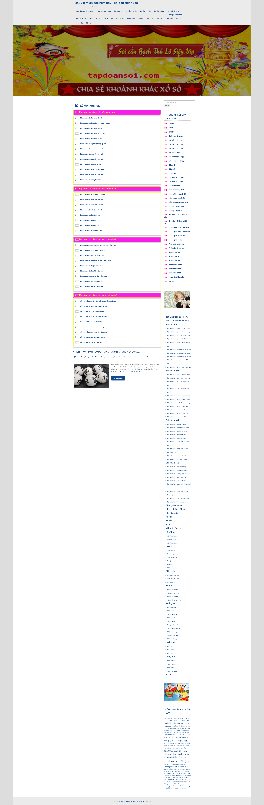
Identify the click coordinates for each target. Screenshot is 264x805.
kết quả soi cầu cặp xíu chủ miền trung (93, 332)
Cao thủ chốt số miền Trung (180, 728)
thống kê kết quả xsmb (173, 786)
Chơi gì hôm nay (173, 11)
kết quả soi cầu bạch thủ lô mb (91, 138)
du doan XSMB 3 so (177, 761)
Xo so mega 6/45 (176, 157)
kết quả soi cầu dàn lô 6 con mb (91, 205)
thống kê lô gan (175, 210)
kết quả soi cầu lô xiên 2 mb (90, 215)
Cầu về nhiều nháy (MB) (178, 202)
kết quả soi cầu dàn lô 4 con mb (91, 174)
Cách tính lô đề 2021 (171, 735)
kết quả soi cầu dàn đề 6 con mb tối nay (179, 352)
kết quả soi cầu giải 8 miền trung (91, 342)
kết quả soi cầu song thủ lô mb (91, 230)
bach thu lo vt (171, 726)
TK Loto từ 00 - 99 (176, 248)
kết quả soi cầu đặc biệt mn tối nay (177, 430)
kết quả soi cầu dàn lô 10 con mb (92, 169)
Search (167, 105)
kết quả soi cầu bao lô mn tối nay (176, 423)
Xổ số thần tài (174, 186)
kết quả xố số (181, 764)
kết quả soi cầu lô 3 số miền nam (91, 266)
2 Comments (152, 357)
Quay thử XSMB (175, 265)
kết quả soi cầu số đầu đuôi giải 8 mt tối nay (179, 483)
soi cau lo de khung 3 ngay (172, 771)
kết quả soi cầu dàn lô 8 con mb (91, 199)
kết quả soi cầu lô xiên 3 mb (90, 220)
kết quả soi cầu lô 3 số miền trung (92, 322)
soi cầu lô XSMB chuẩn (174, 784)
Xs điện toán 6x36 (176, 177)
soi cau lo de (175, 769)
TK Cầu (160, 18)
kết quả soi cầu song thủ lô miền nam (93, 250)
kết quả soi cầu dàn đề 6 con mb (91, 154)
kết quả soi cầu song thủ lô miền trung (93, 306)
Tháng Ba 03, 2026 (87, 357)
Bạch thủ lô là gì (181, 726)
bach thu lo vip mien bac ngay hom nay (177, 723)
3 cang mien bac (168, 718)
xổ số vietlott (174, 153)
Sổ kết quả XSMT (176, 144)
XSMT (106, 18)
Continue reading (134, 371)
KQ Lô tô (179, 18)
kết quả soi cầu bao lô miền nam (91, 271)
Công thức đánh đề (179, 745)
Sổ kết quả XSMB (176, 140)
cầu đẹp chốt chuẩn (178, 748)
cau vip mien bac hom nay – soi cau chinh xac (106, 3)
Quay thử (79, 23)
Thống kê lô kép (185, 786)
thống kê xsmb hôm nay (181, 788)
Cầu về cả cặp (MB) (177, 198)
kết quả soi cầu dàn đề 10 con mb (92, 164)
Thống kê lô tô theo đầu (179, 227)
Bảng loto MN (174, 260)
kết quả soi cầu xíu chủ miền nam (92, 255)
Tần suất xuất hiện (176, 244)
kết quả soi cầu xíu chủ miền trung (92, 311)
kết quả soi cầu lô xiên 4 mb (90, 225)
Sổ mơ (88, 23)
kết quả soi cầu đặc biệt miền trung (92, 337)
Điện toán (150, 18)
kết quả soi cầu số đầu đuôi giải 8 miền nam (95, 260)
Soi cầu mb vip (131, 11)
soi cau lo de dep (185, 769)
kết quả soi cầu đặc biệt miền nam (92, 281)
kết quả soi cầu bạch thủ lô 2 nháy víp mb (95, 123)
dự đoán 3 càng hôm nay (170, 764)
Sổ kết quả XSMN (176, 149)
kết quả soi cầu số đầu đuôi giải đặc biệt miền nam (98, 245)
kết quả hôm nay (117, 18)
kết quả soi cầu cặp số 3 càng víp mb (93, 144)
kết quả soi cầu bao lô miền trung (92, 327)
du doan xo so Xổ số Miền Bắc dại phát (175, 750)
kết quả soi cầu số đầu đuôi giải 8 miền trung (95, 316)
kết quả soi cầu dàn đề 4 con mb (91, 149)
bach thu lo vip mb (176, 721)
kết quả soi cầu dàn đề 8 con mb (91, 159)
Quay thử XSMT (175, 273)
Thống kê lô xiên (169, 788)
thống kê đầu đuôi (176, 206)
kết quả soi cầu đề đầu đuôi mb (91, 210)
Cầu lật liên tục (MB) (177, 194)
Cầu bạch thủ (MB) (176, 190)
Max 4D (172, 169)
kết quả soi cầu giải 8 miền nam (91, 286)
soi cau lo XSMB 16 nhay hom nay (175, 773)
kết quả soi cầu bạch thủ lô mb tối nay (178, 338)
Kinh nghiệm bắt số (174, 15)
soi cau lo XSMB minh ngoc (173, 777)
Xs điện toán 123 (176, 182)
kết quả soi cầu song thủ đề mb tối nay (178, 377)
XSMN (98, 18)
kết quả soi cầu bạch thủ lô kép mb (92, 133)
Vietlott (141, 18)
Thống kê (169, 18)
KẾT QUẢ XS (81, 18)
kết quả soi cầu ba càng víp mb (91, 118)
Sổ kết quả (131, 18)
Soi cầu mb (118, 11)
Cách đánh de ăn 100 (172, 737)
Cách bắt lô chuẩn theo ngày (179, 732)
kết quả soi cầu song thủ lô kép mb (92, 194)
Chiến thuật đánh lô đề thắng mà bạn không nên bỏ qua (106, 352)
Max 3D (172, 165)
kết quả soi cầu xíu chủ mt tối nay (177, 501)
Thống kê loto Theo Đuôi (179, 232)
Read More (118, 378)
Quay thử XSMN (175, 269)
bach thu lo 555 (177, 718)
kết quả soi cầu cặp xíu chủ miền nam (93, 276)
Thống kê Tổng (175, 240)
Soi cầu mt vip (159, 11)
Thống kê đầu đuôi (177, 236)
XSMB (91, 18)
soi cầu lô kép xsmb (173, 782)
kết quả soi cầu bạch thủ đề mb (91, 128)
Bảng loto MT (174, 256)
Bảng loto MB (174, 252)
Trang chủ (116, 801)
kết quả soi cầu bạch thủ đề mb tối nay (178, 331)
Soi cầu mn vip (145, 11)
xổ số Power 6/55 (176, 161)
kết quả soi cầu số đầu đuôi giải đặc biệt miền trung (98, 301)
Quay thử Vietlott (176, 277)
